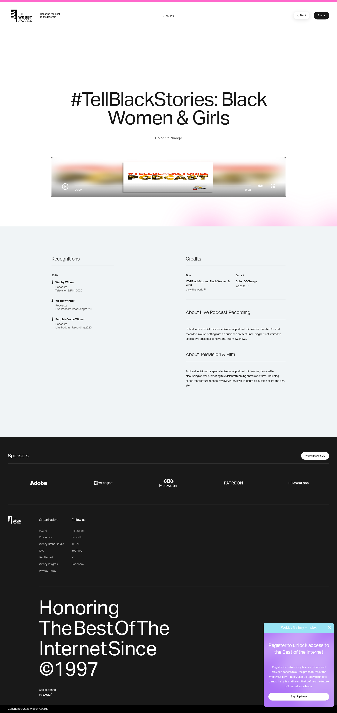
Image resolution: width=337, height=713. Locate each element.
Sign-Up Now (299, 696)
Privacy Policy (47, 571)
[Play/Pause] (65, 186)
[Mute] (260, 186)
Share (321, 15)
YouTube (77, 550)
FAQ (41, 550)
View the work (194, 289)
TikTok (75, 544)
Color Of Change (168, 138)
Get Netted (46, 557)
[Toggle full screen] (273, 186)
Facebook (78, 564)
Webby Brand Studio (51, 544)
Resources (45, 537)
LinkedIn (77, 537)
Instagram (78, 530)
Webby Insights (48, 564)
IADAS (43, 530)
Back (303, 15)
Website (241, 286)
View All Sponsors (315, 455)
